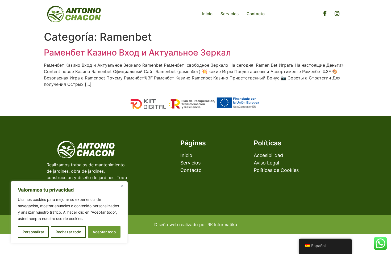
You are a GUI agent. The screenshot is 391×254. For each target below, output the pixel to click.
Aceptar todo (104, 232)
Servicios (230, 13)
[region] (69, 212)
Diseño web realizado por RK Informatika (195, 224)
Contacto (256, 13)
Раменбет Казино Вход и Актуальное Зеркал (137, 52)
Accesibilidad (268, 155)
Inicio (207, 13)
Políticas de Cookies (276, 170)
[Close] (122, 186)
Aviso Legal (266, 163)
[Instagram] (337, 14)
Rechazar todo (68, 232)
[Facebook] (325, 14)
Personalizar (33, 232)
